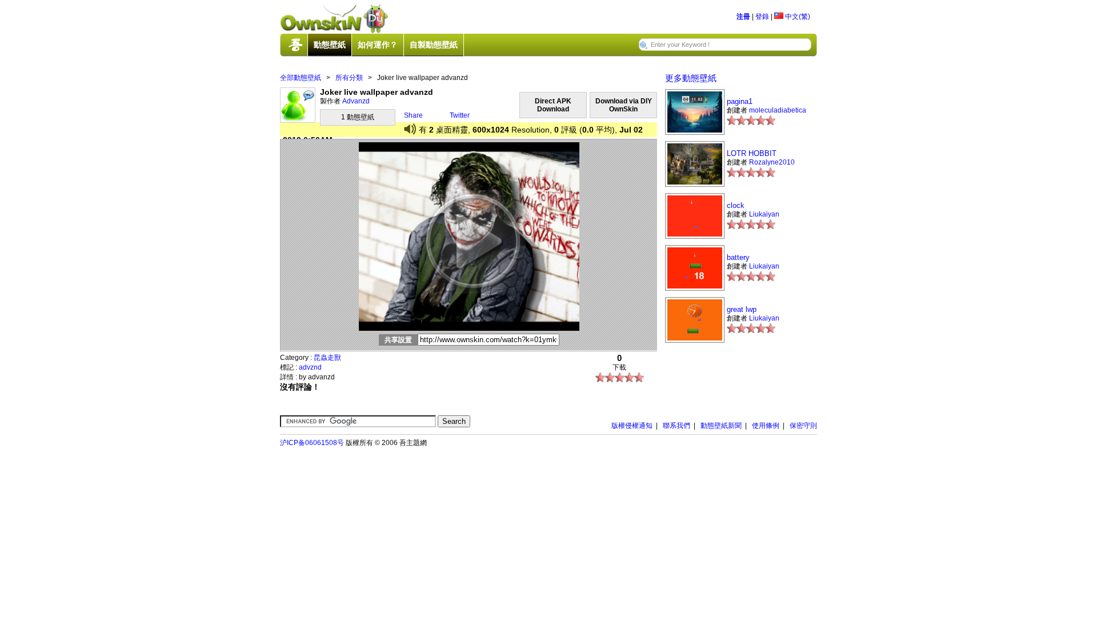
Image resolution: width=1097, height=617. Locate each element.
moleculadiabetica (777, 110)
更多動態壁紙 (690, 78)
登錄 (762, 17)
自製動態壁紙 (434, 44)
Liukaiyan (764, 214)
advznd (310, 367)
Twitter (460, 115)
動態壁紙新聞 (721, 426)
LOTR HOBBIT (751, 153)
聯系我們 (676, 426)
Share (413, 115)
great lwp (741, 309)
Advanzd (356, 101)
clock (735, 205)
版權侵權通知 (631, 426)
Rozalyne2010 (772, 162)
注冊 (743, 17)
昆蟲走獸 (327, 358)
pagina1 (739, 101)
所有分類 (349, 78)
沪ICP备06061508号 (312, 443)
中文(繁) (796, 17)
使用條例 (765, 426)
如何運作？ (378, 44)
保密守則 (803, 426)
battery (738, 257)
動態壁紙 (330, 44)
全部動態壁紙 (300, 78)
